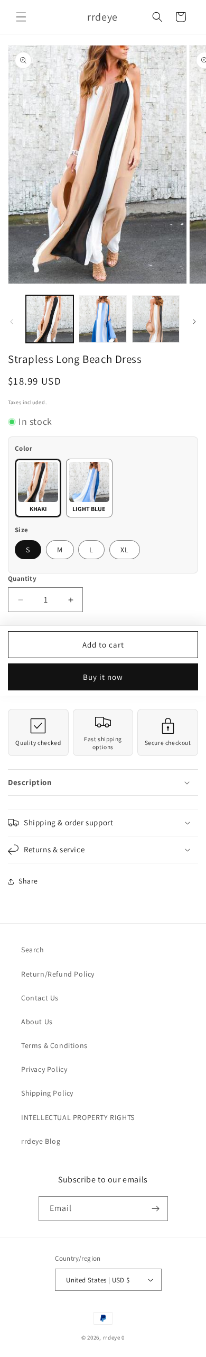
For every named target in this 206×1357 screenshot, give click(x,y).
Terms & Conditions (54, 1045)
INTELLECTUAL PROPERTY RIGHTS (78, 1117)
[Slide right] (194, 321)
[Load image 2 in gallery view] (102, 319)
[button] (21, 17)
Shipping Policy (47, 1093)
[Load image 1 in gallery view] (49, 319)
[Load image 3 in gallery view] (156, 319)
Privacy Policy (44, 1069)
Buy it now (103, 677)
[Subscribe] (155, 1208)
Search (32, 949)
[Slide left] (11, 321)
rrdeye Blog (41, 1141)
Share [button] (28, 881)
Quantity (22, 578)
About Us (37, 1021)
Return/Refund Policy (58, 974)
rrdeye (111, 1337)
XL (124, 549)
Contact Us (40, 998)
